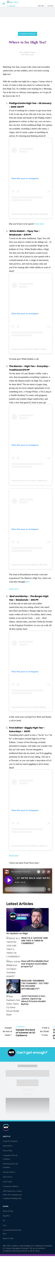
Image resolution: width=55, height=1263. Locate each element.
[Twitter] (29, 1058)
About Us (6, 1136)
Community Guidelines (10, 1186)
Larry (4, 1225)
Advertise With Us (9, 1172)
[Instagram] (22, 1058)
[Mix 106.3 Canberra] (15, 3)
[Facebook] (16, 1058)
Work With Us (8, 1146)
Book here (39, 224)
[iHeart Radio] (36, 1058)
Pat (4, 1221)
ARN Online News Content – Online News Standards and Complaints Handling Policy (13, 1194)
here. (28, 582)
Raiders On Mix (8, 1238)
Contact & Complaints (10, 1141)
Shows (5, 1206)
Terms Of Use (7, 1177)
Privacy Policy (8, 1151)
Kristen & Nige (8, 1211)
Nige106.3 (6, 1216)
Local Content (7, 1182)
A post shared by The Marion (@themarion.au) (32, 480)
